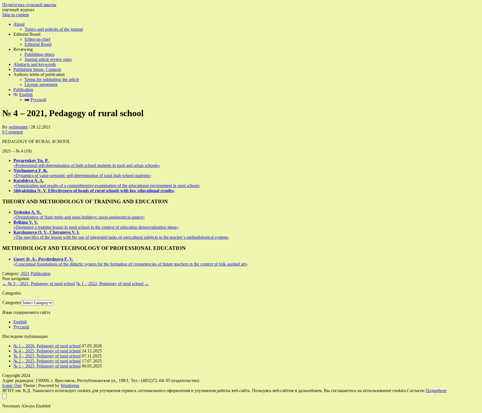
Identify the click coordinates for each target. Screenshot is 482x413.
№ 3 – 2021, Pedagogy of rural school (38, 283)
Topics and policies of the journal (54, 29)
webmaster (18, 127)
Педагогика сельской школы (29, 4)
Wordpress (70, 385)
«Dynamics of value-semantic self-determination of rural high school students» (82, 173)
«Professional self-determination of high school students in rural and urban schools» (86, 163)
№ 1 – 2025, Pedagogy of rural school (47, 366)
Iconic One (12, 385)
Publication (23, 89)
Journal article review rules (48, 59)
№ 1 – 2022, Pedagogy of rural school (112, 283)
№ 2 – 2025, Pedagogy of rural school (47, 361)
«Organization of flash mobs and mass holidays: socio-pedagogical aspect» (79, 214)
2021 (25, 273)
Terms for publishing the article (52, 79)
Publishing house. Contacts (37, 69)
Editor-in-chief (37, 39)
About (19, 24)
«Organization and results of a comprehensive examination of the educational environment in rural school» (106, 183)
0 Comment (12, 132)
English (20, 321)
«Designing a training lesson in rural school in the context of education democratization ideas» (96, 225)
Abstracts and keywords (34, 64)
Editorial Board (38, 44)
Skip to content (15, 14)
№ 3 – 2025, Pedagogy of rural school (47, 356)
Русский (21, 326)
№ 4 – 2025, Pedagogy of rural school (47, 350)
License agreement (41, 84)
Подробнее (436, 390)
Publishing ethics (39, 54)
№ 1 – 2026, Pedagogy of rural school (47, 345)
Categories (11, 302)
